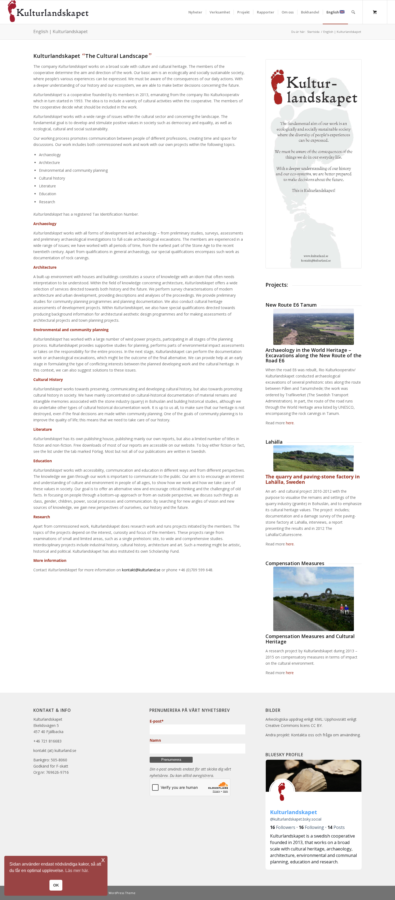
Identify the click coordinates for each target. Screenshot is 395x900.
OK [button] (56, 885)
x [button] (103, 859)
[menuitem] (195, 12)
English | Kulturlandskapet (60, 31)
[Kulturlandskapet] (48, 12)
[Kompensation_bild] (313, 599)
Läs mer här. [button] (77, 870)
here (290, 422)
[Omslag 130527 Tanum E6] (313, 327)
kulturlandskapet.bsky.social (295, 819)
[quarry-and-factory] (313, 458)
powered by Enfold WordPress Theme (107, 893)
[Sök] (353, 12)
